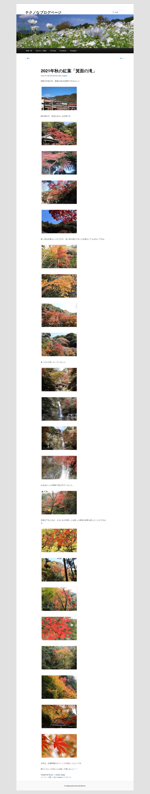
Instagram (73, 50)
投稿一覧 (29, 50)
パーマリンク (67, 777)
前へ (27, 58)
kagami (64, 76)
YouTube (53, 50)
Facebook (63, 50)
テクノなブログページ (43, 12)
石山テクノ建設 (41, 50)
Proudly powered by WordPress (75, 786)
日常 (50, 777)
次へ (122, 58)
